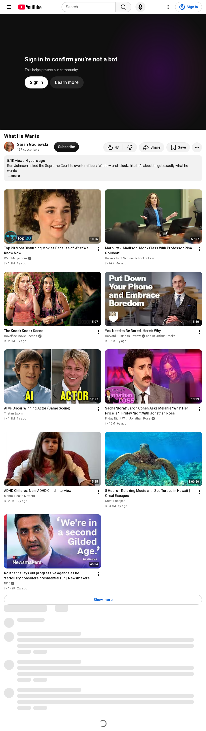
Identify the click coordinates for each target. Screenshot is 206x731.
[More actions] (197, 147)
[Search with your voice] (140, 7)
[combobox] (90, 7)
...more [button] (14, 176)
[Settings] (168, 7)
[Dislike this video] (130, 147)
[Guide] (9, 7)
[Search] (123, 7)
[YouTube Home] (29, 7)
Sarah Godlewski (32, 144)
